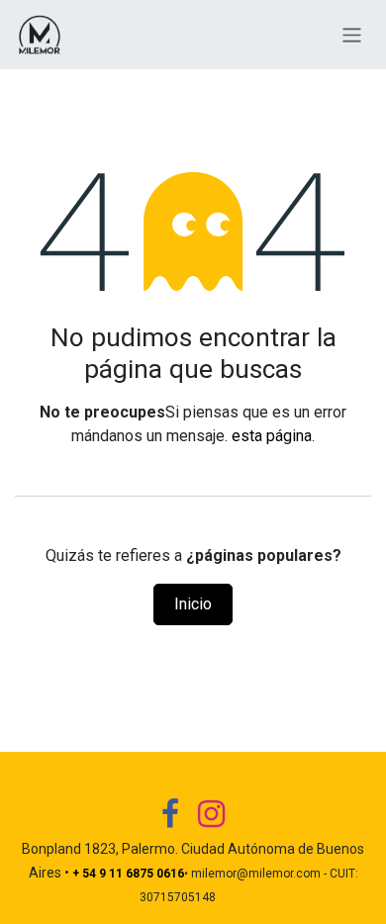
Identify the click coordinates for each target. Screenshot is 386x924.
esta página (272, 435)
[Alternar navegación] (352, 34)
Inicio (193, 604)
